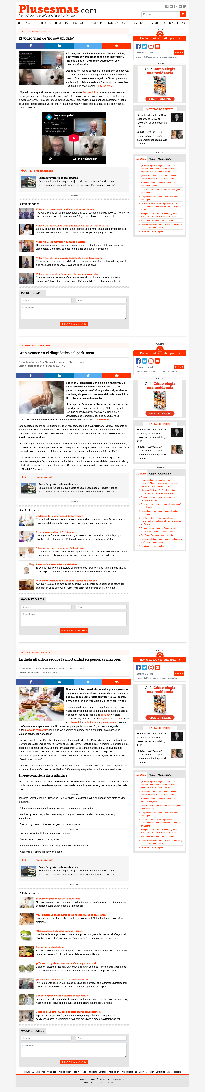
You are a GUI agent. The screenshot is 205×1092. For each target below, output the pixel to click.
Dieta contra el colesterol (50, 947)
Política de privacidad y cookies (72, 1071)
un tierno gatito (105, 86)
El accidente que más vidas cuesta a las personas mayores (158, 184)
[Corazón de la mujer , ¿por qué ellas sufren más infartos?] (26, 1016)
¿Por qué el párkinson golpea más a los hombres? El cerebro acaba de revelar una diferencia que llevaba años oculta (159, 168)
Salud (28, 22)
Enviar (179, 52)
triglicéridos (90, 722)
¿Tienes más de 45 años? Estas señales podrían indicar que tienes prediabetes (158, 177)
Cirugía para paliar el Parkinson (55, 532)
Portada (26, 31)
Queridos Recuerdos (145, 22)
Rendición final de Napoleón (153, 231)
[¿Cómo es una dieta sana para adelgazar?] (26, 935)
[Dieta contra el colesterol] (26, 951)
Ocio (125, 22)
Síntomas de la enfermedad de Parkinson (59, 515)
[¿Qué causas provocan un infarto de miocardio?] (26, 983)
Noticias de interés (159, 109)
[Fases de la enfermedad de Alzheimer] (26, 568)
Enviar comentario (75, 323)
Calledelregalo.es (129, 1071)
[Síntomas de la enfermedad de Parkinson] (26, 520)
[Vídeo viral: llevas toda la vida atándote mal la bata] (26, 213)
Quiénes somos (38, 1071)
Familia (113, 22)
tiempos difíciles (91, 92)
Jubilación (43, 22)
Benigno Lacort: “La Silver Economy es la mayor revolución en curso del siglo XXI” (159, 215)
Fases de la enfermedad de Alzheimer (57, 564)
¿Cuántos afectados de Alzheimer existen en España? (66, 580)
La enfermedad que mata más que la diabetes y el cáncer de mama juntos (161, 226)
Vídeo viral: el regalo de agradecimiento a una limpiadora (69, 257)
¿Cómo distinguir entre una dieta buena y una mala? (66, 963)
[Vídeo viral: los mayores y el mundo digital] (26, 246)
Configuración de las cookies (168, 1071)
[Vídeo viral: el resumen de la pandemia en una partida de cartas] (26, 229)
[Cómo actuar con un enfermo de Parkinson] (26, 552)
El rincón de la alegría (41, 31)
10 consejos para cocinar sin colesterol (58, 898)
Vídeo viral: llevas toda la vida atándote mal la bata (65, 209)
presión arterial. (109, 722)
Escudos (78, 22)
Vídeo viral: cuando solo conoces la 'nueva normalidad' (67, 274)
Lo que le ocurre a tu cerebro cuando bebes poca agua (159, 198)
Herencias (62, 22)
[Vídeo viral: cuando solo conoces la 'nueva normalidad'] (26, 278)
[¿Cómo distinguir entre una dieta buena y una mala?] (26, 967)
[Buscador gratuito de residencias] (28, 182)
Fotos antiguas (174, 22)
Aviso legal (52, 1071)
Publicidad (92, 1071)
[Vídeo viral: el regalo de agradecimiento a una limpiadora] (26, 262)
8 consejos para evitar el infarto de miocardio (62, 995)
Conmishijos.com (146, 1071)
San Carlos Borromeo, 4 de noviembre (157, 220)
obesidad (106, 714)
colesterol (74, 722)
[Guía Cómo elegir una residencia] (159, 84)
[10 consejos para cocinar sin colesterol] (26, 902)
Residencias (96, 22)
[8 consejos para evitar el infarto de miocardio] (26, 999)
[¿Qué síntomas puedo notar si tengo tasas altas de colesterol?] (26, 919)
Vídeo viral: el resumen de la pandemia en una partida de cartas (72, 225)
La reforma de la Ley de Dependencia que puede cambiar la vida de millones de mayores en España (161, 206)
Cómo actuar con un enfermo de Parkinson (60, 548)
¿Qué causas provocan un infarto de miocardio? (63, 979)
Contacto (103, 1071)
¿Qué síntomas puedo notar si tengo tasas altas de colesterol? (71, 914)
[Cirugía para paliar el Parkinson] (26, 536)
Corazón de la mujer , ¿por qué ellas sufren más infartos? (68, 1011)
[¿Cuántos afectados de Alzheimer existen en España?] (26, 584)
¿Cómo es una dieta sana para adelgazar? (59, 930)
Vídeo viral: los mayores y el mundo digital (60, 241)
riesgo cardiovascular (110, 718)
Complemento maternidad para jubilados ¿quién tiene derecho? (161, 191)
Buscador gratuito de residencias (58, 177)
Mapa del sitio (114, 1071)
